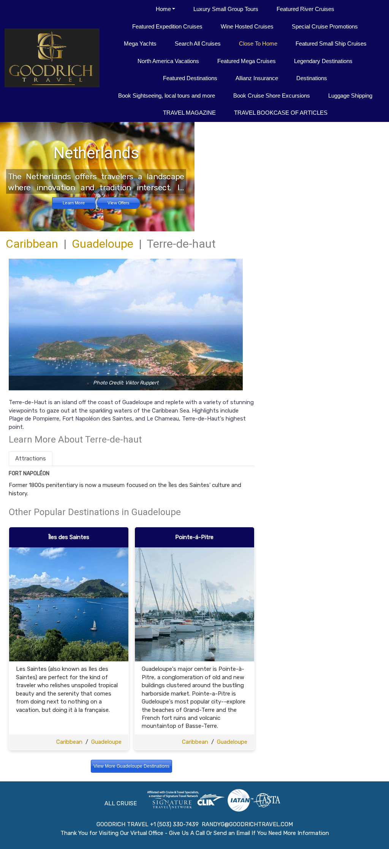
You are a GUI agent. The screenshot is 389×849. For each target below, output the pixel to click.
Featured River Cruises (305, 9)
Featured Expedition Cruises (167, 26)
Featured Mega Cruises (246, 61)
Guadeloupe (102, 243)
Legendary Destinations (323, 61)
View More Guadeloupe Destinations (131, 766)
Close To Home (258, 43)
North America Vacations (168, 61)
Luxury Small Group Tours (225, 9)
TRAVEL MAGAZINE (189, 112)
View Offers (118, 202)
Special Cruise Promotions (325, 26)
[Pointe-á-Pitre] (194, 604)
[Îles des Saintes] (68, 604)
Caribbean (32, 243)
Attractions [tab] (30, 458)
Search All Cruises (198, 43)
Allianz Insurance (257, 78)
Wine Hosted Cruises (247, 26)
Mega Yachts (140, 43)
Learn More (74, 202)
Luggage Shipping (350, 95)
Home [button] (163, 9)
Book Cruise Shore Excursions (271, 95)
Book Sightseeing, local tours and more (166, 95)
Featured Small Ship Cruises (331, 43)
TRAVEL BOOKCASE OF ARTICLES (280, 112)
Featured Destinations (190, 78)
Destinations (311, 78)
